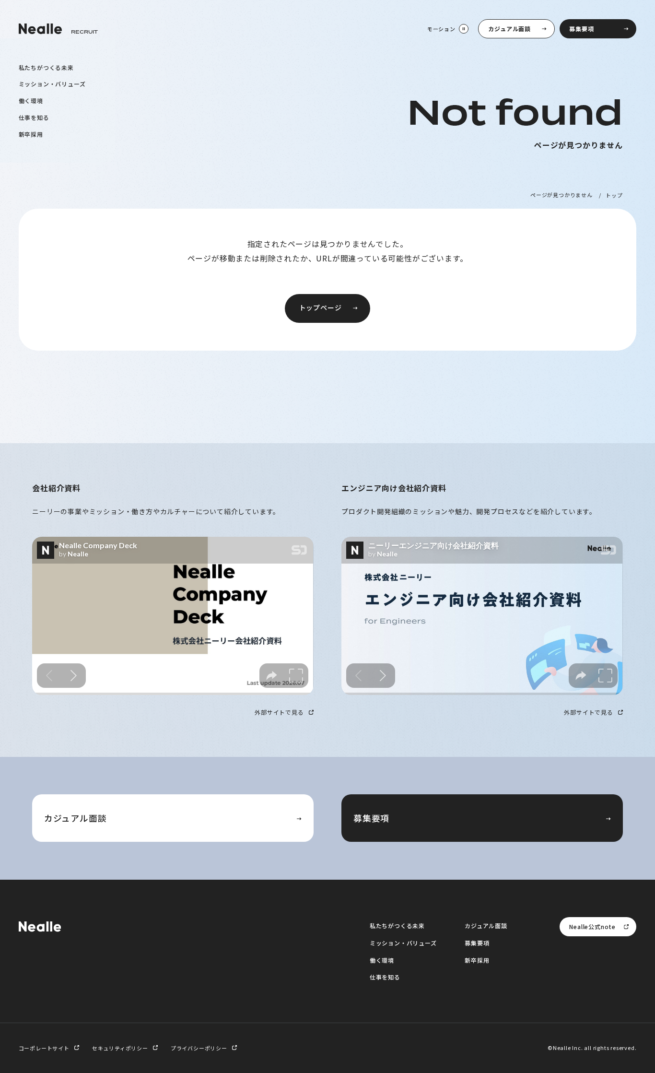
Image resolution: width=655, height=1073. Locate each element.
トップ (614, 195)
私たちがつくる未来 (46, 67)
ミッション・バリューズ (52, 84)
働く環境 (31, 100)
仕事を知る (34, 117)
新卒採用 (31, 134)
